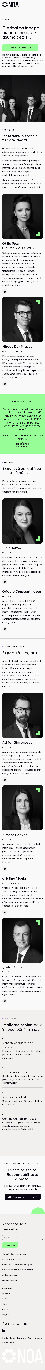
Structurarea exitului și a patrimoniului (18, 1270)
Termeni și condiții (34, 1338)
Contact (6, 1309)
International (8, 1293)
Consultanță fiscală (10, 1280)
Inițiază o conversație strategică (20, 47)
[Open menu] (41, 5)
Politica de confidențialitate (14, 1338)
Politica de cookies (10, 1342)
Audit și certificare (10, 1275)
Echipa (5, 1299)
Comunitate (7, 1288)
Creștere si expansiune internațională (18, 1264)
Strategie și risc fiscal (11, 1259)
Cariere (5, 1304)
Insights (5, 1314)
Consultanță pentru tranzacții (15, 1254)
